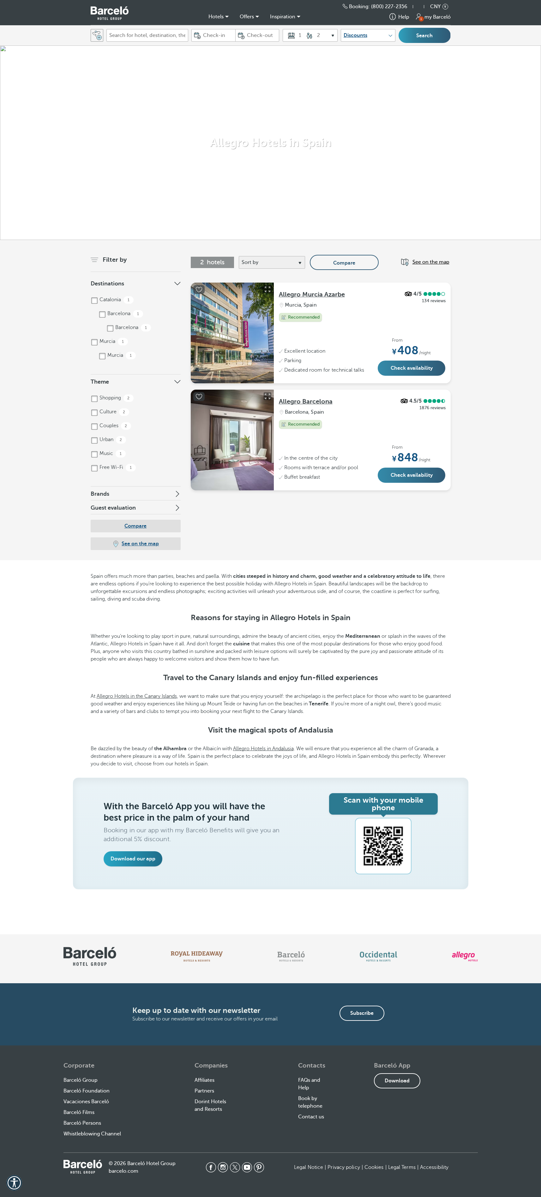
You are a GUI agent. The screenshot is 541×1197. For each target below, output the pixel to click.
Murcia (111, 341)
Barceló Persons (82, 1123)
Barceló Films (78, 1112)
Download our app (133, 859)
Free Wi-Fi (115, 467)
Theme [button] (100, 382)
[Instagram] (223, 1167)
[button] (421, 6)
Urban (110, 439)
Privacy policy (344, 1167)
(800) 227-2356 (389, 6)
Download (397, 1081)
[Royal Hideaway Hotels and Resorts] (197, 956)
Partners (204, 1091)
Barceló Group (80, 1080)
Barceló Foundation (86, 1091)
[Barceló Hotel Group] (110, 13)
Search (424, 36)
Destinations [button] (107, 283)
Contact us (311, 1117)
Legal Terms (402, 1167)
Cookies (374, 1167)
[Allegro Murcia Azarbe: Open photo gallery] (267, 289)
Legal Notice (308, 1167)
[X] (235, 1167)
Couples (112, 425)
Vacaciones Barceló (86, 1101)
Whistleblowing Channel (92, 1134)
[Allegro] (465, 956)
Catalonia (113, 299)
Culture (111, 412)
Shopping (114, 398)
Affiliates (204, 1080)
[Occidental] (378, 956)
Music (110, 453)
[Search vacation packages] (97, 35)
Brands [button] (100, 494)
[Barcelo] (291, 956)
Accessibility (434, 1167)
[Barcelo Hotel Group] (82, 1167)
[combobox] (147, 35)
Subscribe (362, 1013)
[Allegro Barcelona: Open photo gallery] (267, 396)
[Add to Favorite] (199, 289)
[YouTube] (247, 1167)
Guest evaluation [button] (113, 508)
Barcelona (122, 313)
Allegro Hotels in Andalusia (263, 748)
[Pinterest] (259, 1167)
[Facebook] (211, 1167)
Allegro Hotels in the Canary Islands (137, 696)
